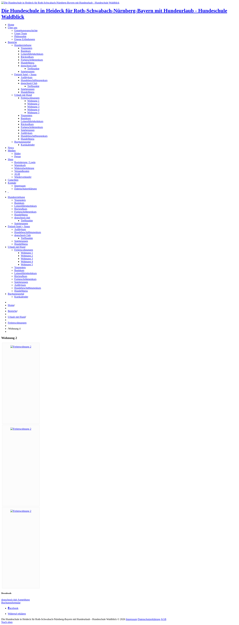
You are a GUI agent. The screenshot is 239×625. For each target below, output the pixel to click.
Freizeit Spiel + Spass (25, 74)
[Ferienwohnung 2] (20, 346)
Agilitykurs (26, 77)
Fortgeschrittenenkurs (32, 59)
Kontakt (12, 182)
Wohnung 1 (33, 100)
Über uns (12, 27)
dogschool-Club (29, 83)
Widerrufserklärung (24, 168)
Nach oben (7, 622)
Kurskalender (28, 144)
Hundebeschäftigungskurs (34, 80)
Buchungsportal (22, 141)
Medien (12, 150)
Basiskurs (26, 51)
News (11, 147)
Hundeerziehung (22, 45)
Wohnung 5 (33, 112)
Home (11, 24)
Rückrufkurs (27, 56)
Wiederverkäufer (22, 177)
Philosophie (20, 36)
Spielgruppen (27, 71)
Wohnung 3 (33, 106)
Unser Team (20, 33)
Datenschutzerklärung (25, 188)
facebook (13, 608)
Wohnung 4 (33, 109)
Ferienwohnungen (30, 97)
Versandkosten (21, 171)
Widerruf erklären (17, 613)
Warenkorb (20, 165)
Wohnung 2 (33, 103)
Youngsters (26, 48)
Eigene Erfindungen (24, 39)
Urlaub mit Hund (23, 95)
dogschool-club (29, 65)
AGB (17, 174)
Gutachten (13, 180)
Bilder (17, 153)
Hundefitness (27, 62)
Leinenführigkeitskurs (32, 54)
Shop (10, 159)
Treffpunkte (33, 68)
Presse (17, 156)
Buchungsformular (10, 602)
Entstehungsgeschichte (26, 30)
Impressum (20, 185)
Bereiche (12, 42)
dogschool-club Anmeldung (15, 599)
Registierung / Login (24, 162)
